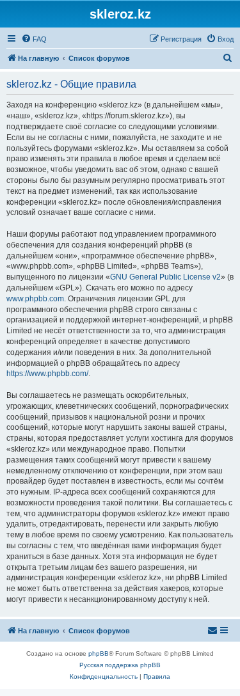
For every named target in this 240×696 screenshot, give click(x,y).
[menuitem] (34, 39)
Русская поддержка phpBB (120, 664)
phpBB (98, 653)
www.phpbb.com (35, 298)
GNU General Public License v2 (165, 277)
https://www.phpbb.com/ (47, 373)
